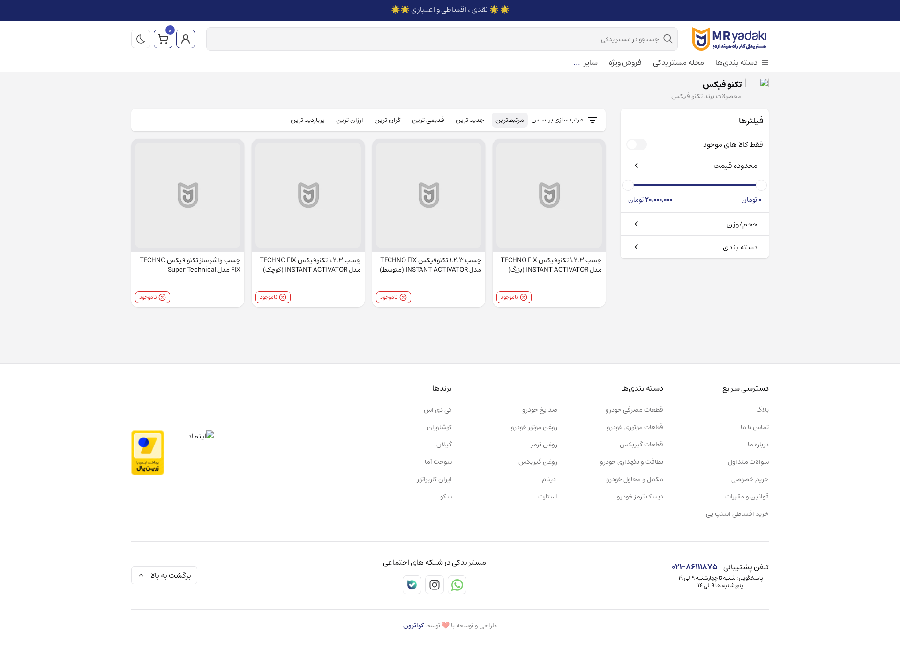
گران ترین (388, 120)
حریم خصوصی (750, 479)
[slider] (761, 185)
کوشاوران (439, 427)
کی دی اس (438, 409)
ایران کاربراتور (434, 479)
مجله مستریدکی (678, 63)
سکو (446, 496)
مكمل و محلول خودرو (634, 479)
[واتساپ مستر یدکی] (457, 584)
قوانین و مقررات (747, 496)
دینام (549, 479)
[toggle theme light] (140, 39)
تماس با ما (755, 427)
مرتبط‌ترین (509, 120)
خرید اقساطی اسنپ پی (737, 514)
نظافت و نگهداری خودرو (631, 462)
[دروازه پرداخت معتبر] (147, 452)
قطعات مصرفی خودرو (634, 409)
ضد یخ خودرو (539, 409)
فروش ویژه (625, 63)
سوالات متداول (748, 462)
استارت (547, 496)
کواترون (413, 625)
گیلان (444, 444)
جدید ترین (470, 120)
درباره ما (758, 444)
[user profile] (185, 39)
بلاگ (763, 409)
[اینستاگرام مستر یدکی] (434, 584)
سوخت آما (438, 462)
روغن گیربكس (537, 462)
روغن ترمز (544, 444)
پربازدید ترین (308, 120)
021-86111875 (695, 567)
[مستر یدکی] (729, 39)
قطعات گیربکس (641, 444)
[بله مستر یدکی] (412, 584)
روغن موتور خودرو (534, 427)
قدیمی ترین (428, 120)
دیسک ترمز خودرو (640, 496)
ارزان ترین (349, 120)
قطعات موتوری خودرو (635, 427)
